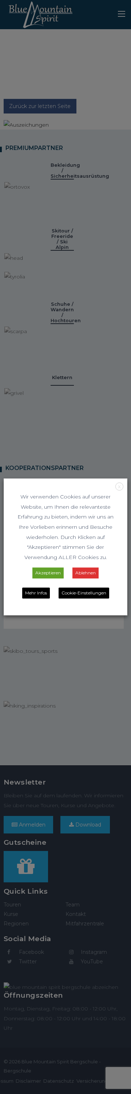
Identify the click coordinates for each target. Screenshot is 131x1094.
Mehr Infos (36, 593)
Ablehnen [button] (85, 573)
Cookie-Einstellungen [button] (83, 593)
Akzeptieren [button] (48, 573)
